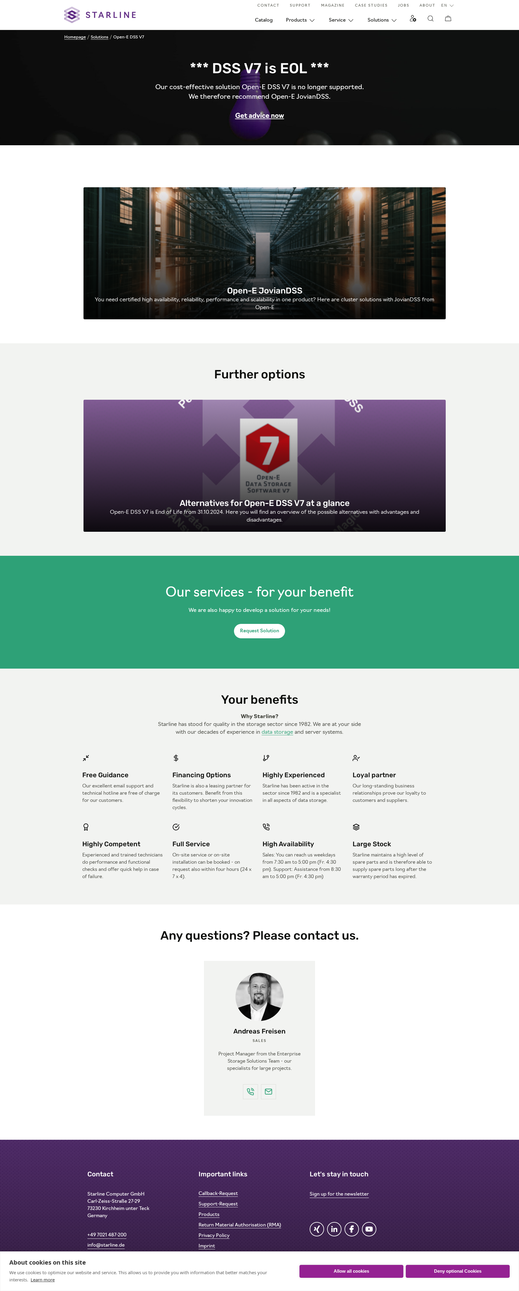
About (428, 6)
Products (296, 20)
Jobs (403, 6)
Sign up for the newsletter (339, 1194)
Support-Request (218, 1204)
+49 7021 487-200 (106, 1235)
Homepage (75, 37)
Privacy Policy (214, 1235)
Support (300, 6)
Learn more (43, 1280)
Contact (268, 6)
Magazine (333, 6)
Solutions (378, 20)
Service (337, 20)
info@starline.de (106, 1245)
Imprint (207, 1246)
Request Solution (259, 631)
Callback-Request (218, 1193)
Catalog (264, 20)
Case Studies (371, 6)
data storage (277, 732)
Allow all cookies (351, 1271)
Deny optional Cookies (457, 1271)
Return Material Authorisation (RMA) (240, 1225)
